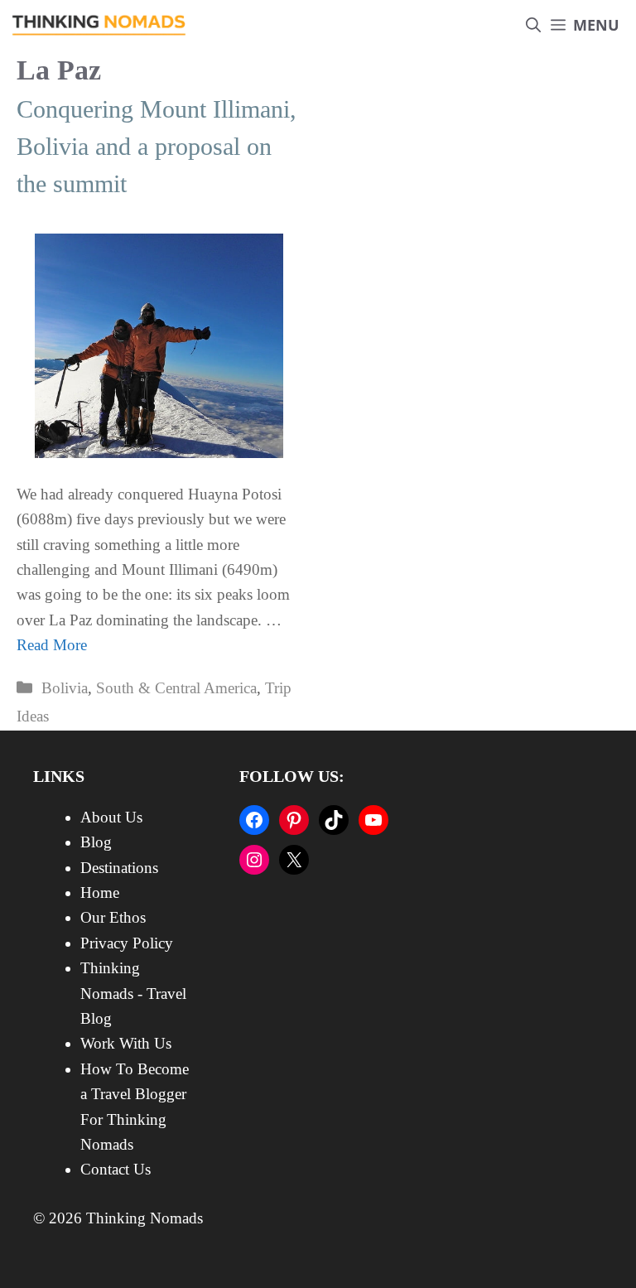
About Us (111, 817)
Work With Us (125, 1043)
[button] (533, 25)
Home (99, 892)
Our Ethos (113, 917)
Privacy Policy (126, 943)
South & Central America (176, 688)
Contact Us (115, 1169)
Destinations (119, 867)
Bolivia (64, 688)
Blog (96, 842)
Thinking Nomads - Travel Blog (133, 993)
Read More (52, 645)
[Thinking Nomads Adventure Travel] (99, 25)
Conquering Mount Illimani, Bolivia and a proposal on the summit (156, 146)
